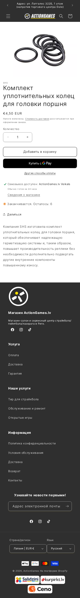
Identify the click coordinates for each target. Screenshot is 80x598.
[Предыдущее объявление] (7, 5)
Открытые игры (20, 417)
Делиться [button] (14, 214)
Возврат (14, 471)
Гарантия (15, 373)
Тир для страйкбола (23, 399)
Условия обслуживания (25, 452)
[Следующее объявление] (72, 5)
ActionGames (31, 570)
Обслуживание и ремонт (27, 408)
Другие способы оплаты (40, 173)
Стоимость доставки (37, 118)
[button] (8, 16)
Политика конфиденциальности (32, 443)
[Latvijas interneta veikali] (52, 583)
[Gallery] (40, 52)
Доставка (15, 364)
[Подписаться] (67, 506)
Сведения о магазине (24, 194)
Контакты (15, 480)
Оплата (13, 355)
